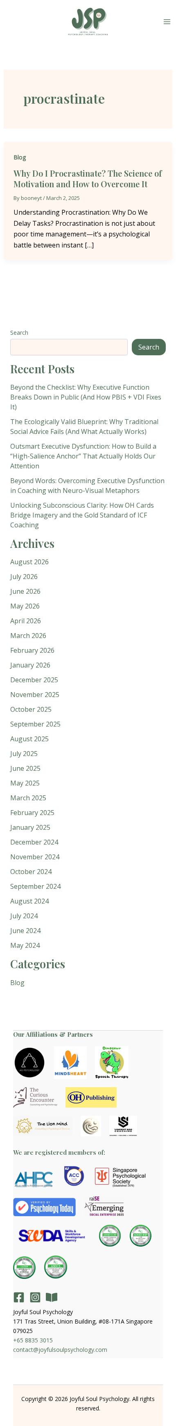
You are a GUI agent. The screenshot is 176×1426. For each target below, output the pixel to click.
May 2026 (25, 606)
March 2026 (28, 635)
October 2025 (31, 709)
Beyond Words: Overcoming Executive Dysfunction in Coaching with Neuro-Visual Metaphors (87, 485)
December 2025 (34, 679)
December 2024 (34, 842)
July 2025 (24, 753)
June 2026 (25, 591)
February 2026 (32, 650)
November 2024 (34, 856)
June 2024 (25, 930)
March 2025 (28, 797)
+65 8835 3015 (33, 1340)
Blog (20, 157)
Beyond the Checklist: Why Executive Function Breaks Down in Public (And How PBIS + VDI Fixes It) (85, 397)
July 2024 (24, 915)
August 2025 (29, 738)
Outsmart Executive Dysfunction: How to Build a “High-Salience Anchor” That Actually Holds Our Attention (83, 456)
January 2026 (30, 665)
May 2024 (25, 945)
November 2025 (34, 694)
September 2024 (35, 886)
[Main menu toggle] (167, 22)
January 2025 (30, 827)
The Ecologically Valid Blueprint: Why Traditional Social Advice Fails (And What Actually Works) (84, 426)
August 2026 (29, 561)
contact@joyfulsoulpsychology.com (60, 1349)
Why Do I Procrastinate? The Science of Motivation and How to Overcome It (88, 178)
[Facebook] (19, 1297)
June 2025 (25, 768)
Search (19, 332)
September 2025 (35, 724)
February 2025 (32, 812)
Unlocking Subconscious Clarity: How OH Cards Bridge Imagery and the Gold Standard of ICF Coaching (82, 515)
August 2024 (29, 901)
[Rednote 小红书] (51, 1297)
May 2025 (25, 783)
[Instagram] (35, 1297)
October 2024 (31, 871)
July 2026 (24, 576)
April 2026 (25, 620)
